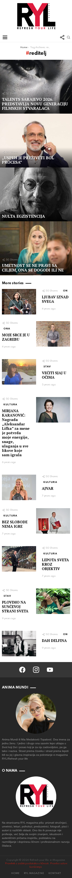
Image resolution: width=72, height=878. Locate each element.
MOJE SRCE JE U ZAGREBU (16, 337)
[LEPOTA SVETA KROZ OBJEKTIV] (19, 559)
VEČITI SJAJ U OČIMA (54, 375)
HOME (15, 873)
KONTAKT (54, 873)
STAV (47, 366)
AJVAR (47, 488)
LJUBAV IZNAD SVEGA (55, 299)
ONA (6, 328)
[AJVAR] (19, 487)
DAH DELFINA (54, 640)
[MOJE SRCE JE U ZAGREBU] (53, 334)
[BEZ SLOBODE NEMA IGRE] (53, 521)
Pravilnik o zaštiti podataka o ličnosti (27, 863)
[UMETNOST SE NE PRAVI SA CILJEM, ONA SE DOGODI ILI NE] (36, 248)
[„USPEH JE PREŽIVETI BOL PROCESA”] (36, 140)
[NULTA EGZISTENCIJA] (36, 194)
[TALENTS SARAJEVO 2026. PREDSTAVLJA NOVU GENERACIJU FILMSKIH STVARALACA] (36, 87)
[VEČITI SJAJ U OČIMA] (19, 372)
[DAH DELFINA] (19, 643)
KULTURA (10, 404)
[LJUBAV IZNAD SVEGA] (19, 301)
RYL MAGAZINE (34, 873)
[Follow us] (62, 37)
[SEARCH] (68, 37)
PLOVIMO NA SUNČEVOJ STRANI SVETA (15, 606)
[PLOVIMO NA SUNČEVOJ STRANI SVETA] (53, 601)
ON (65, 291)
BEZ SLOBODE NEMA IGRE (14, 524)
